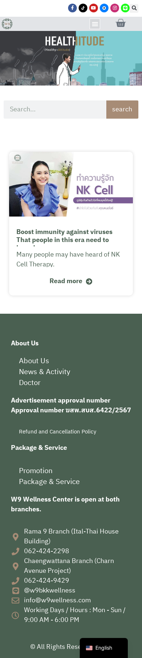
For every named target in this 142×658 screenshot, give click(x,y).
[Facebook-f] (72, 8)
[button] (134, 8)
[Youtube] (93, 8)
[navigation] (104, 648)
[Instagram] (114, 8)
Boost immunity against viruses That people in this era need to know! (64, 240)
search (122, 109)
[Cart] (120, 23)
